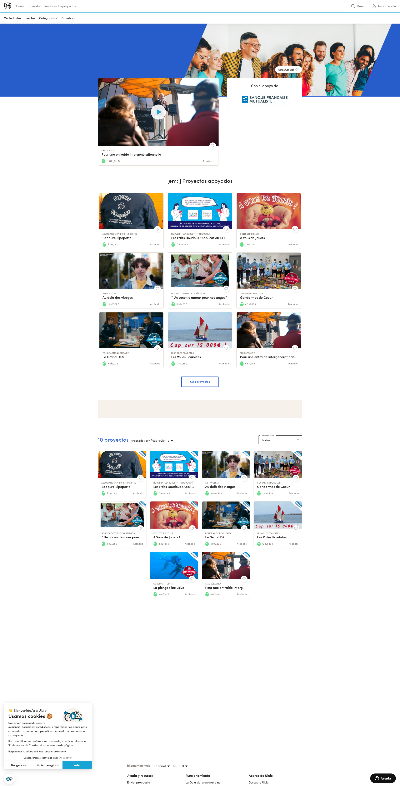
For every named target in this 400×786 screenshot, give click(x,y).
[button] (9, 779)
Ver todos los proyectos (60, 6)
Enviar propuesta (28, 6)
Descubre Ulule (259, 782)
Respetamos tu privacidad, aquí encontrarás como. (37, 751)
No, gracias (18, 765)
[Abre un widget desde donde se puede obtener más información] (383, 778)
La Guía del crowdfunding (203, 782)
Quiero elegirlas (48, 765)
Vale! (77, 765)
